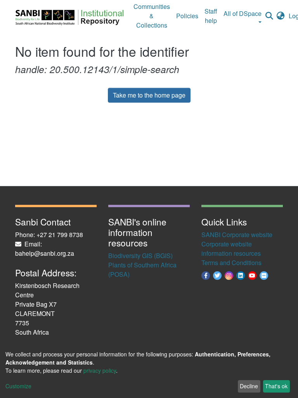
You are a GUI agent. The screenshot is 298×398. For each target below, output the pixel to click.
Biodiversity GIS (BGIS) (140, 255)
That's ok (276, 386)
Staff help (210, 16)
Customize (18, 386)
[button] (280, 16)
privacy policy (99, 370)
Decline (249, 386)
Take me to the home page (149, 95)
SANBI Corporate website (236, 234)
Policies (187, 15)
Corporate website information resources (231, 248)
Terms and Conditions (231, 262)
